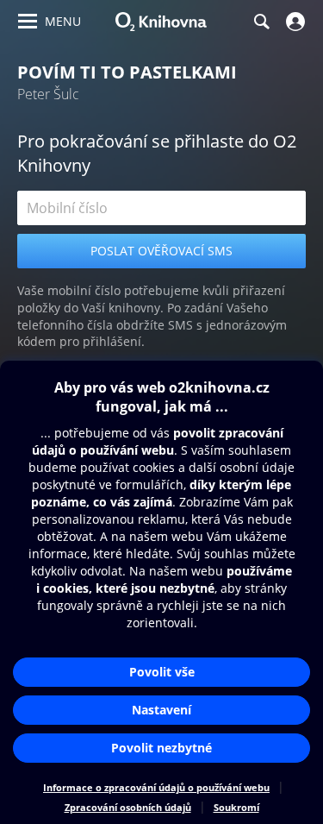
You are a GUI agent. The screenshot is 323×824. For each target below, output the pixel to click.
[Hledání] (261, 21)
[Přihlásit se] (293, 21)
